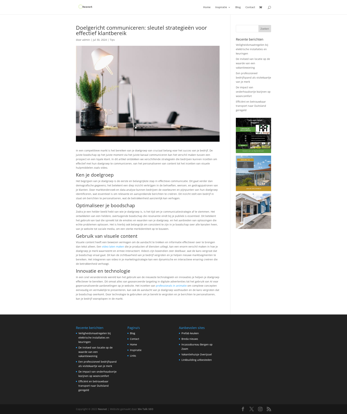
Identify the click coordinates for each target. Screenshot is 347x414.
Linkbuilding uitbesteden (196, 360)
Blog (238, 7)
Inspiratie (221, 7)
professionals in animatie (171, 285)
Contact (250, 7)
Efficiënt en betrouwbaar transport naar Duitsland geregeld (251, 106)
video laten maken (113, 246)
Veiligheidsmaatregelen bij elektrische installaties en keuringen (252, 49)
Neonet (102, 409)
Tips (112, 39)
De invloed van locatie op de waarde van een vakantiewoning (253, 63)
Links (133, 355)
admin (86, 39)
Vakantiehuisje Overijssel (196, 354)
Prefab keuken (190, 333)
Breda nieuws (189, 339)
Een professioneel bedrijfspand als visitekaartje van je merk (253, 77)
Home (207, 7)
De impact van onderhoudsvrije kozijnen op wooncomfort (253, 92)
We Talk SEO (145, 409)
